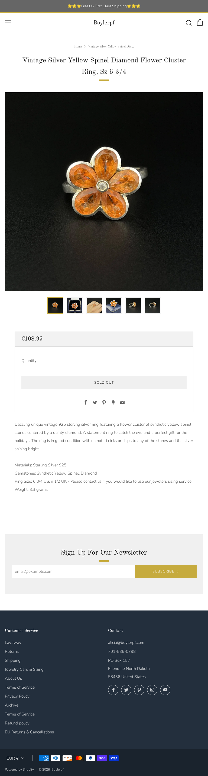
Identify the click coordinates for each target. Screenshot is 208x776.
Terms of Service (20, 687)
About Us (13, 678)
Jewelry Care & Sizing (24, 669)
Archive (11, 705)
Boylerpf (104, 23)
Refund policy (17, 723)
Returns (12, 651)
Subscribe (163, 571)
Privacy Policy (17, 696)
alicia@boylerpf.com (126, 642)
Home (78, 46)
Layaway (13, 642)
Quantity (29, 360)
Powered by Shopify (19, 769)
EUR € (12, 758)
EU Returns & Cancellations (29, 732)
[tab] (55, 305)
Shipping (13, 660)
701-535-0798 (122, 651)
